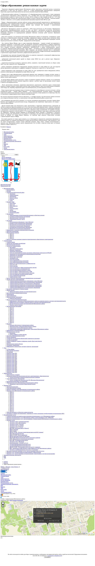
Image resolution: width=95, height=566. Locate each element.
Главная (3, 473)
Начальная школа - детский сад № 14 (19, 443)
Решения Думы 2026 (12, 372)
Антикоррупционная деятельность (12, 455)
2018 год (12, 311)
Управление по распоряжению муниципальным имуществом (25, 254)
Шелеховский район (9, 188)
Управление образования (16, 251)
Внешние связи (10, 202)
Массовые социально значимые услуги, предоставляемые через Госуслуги (25, 451)
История (9, 191)
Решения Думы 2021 (12, 365)
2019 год (12, 313)
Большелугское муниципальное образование (21, 223)
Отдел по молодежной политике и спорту (20, 270)
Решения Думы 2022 (12, 366)
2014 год (12, 408)
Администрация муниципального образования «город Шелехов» (26, 281)
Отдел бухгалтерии (14, 259)
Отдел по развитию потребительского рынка (21, 274)
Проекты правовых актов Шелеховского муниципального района (23, 389)
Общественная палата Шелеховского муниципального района (22, 382)
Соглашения (10, 352)
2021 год (12, 315)
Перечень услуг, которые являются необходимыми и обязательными (24, 452)
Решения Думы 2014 (12, 356)
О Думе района (10, 349)
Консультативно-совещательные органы (17, 293)
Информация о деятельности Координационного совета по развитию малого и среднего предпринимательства (38, 301)
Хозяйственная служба (15, 277)
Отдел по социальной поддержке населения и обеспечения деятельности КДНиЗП (30, 252)
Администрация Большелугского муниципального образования (26, 282)
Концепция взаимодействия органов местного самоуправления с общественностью (28, 376)
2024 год (12, 235)
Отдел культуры (14, 266)
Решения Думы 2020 (12, 364)
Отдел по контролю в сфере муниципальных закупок (23, 267)
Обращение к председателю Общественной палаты (22, 384)
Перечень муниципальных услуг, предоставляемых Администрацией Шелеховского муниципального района (34, 419)
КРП (5, 456)
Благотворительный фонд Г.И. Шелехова (17, 381)
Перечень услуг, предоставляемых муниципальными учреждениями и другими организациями (31, 453)
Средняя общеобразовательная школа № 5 (20, 445)
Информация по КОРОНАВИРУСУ (16, 330)
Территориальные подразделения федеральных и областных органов (27, 215)
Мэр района (13, 247)
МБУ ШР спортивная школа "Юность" (19, 428)
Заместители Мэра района (16, 248)
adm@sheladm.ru (5, 469)
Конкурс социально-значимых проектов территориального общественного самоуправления (30, 239)
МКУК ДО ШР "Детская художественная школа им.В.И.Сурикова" (26, 432)
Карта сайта (4, 489)
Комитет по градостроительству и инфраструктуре (22, 263)
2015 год (12, 307)
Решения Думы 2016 (12, 358)
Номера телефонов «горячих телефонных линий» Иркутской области (24, 341)
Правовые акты (7, 385)
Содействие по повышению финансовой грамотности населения (23, 338)
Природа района (14, 197)
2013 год (12, 409)
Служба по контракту (12, 339)
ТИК (5, 457)
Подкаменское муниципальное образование (21, 227)
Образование (13, 196)
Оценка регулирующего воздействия (16, 243)
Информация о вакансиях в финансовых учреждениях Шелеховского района (29, 329)
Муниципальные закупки (13, 331)
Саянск (11, 210)
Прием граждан (10, 290)
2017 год (12, 310)
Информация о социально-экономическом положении (20, 230)
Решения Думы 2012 (12, 353)
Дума (5, 348)
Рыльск (11, 207)
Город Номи (13, 203)
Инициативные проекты (13, 232)
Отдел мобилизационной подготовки (19, 262)
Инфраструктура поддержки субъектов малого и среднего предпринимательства (30, 302)
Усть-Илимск (13, 211)
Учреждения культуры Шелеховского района (21, 327)
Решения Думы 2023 (12, 368)
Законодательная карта (12, 386)
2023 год (12, 234)
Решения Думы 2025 (12, 370)
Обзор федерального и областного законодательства (20, 412)
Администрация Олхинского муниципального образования (25, 283)
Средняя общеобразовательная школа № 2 (20, 444)
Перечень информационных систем (16, 335)
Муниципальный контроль (13, 244)
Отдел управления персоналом (17, 275)
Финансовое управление (16, 256)
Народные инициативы (12, 231)
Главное (9, 342)
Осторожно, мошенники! (13, 345)
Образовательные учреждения (17, 218)
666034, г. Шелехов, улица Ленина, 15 (10, 466)
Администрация (8, 240)
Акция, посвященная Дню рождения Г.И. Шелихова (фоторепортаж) (27, 380)
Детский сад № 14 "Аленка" (17, 425)
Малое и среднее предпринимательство (17, 299)
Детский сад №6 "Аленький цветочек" (19, 421)
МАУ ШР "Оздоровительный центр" (19, 440)
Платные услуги (11, 420)
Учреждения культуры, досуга (17, 219)
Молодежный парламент (13, 350)
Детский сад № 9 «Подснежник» (18, 423)
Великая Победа (11, 189)
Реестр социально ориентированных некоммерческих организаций (24, 278)
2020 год (12, 314)
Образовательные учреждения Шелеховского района (23, 326)
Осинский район (14, 208)
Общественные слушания (13, 374)
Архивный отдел (14, 258)
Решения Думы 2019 (12, 362)
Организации (10, 214)
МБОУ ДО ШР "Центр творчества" (18, 435)
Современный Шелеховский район (15, 192)
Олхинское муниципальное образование (20, 226)
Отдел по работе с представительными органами (22, 273)
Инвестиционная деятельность (14, 297)
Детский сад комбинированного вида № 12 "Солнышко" (24, 449)
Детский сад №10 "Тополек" (17, 424)
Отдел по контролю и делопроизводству (20, 268)
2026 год (12, 238)
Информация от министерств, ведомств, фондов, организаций (22, 346)
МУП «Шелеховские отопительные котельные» (22, 439)
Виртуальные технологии (16, 500)
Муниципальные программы (14, 306)
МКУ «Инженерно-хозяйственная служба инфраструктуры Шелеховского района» (30, 448)
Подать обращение (11, 337)
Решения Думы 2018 (12, 361)
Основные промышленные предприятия (20, 216)
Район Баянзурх (14, 206)
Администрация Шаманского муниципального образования (25, 287)
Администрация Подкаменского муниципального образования (25, 285)
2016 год (12, 309)
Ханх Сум (12, 204)
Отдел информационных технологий (19, 260)
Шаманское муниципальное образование (20, 228)
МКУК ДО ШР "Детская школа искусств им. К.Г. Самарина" (25, 447)
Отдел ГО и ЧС (13, 264)
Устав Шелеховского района (14, 388)
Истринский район (14, 212)
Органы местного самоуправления (15, 279)
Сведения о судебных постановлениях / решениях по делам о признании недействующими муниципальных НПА (35, 413)
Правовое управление (15, 250)
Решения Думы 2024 (12, 369)
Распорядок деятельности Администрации (17, 289)
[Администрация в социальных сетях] (1, 495)
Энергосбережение (11, 295)
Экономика (12, 193)
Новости (8, 126)
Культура (12, 199)
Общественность (8, 373)
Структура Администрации (14, 246)
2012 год (12, 410)
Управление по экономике (16, 255)
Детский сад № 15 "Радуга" (16, 427)
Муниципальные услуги (10, 415)
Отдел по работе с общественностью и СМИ (21, 271)
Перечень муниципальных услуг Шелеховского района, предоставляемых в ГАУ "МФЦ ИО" (30, 417)
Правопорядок (10, 294)
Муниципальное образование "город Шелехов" (22, 222)
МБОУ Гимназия (14, 429)
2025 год (12, 236)
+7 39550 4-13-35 (5, 468)
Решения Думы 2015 (12, 357)
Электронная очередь (6, 492)
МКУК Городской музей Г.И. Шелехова (19, 436)
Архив (2, 491)
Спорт (11, 200)
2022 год (12, 317)
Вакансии (9, 323)
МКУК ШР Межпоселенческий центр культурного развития (25, 437)
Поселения (9, 220)
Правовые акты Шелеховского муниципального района (21, 390)
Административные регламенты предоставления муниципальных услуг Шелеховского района (31, 416)
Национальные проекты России (15, 344)
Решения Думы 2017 (12, 360)
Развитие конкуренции (15, 298)
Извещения (12, 333)
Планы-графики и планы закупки (18, 334)
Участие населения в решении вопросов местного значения (25, 377)
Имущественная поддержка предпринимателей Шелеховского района (27, 303)
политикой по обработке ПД (55, 555)
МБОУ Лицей (13, 431)
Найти (16, 154)
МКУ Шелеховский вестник (17, 433)
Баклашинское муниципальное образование (21, 224)
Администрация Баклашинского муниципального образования (25, 286)
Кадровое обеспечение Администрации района (22, 325)
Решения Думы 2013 (12, 354)
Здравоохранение (14, 195)
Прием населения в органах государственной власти (23, 291)
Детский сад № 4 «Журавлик (17, 441)
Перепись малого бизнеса (16, 305)
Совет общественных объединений (15, 378)
